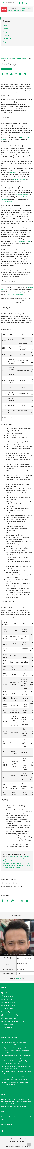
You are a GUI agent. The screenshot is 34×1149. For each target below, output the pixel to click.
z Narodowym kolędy (22, 194)
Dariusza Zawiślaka (23, 241)
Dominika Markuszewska (12, 867)
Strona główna (5, 58)
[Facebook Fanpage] (19, 2)
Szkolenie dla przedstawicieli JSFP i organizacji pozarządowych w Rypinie (15, 1078)
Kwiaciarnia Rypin (9, 1002)
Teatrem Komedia (6, 201)
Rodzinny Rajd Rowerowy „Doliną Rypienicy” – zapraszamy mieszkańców (18, 1062)
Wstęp (5, 25)
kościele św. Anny (15, 292)
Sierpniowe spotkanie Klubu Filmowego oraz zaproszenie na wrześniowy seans (18, 1057)
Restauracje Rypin (9, 1024)
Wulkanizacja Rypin (10, 1018)
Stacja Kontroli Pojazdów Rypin (14, 1021)
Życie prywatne (7, 32)
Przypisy (5, 42)
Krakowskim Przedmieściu (15, 294)
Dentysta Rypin (8, 996)
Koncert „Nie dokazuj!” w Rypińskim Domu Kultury (17, 1073)
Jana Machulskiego (19, 179)
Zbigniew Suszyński (9, 859)
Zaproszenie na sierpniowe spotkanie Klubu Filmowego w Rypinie (17, 1067)
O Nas (16, 1139)
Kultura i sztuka (21, 58)
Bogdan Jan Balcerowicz (11, 861)
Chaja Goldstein (13, 856)
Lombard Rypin (8, 993)
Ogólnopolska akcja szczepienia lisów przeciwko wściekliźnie (15, 1044)
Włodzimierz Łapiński (23, 865)
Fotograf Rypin (8, 1008)
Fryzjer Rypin (8, 1012)
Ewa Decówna (24, 856)
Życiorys (5, 28)
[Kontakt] (22, 2)
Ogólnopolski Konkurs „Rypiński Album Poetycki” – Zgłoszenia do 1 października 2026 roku (17, 1050)
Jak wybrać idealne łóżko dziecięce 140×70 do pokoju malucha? (17, 1083)
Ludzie (13, 58)
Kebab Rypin (8, 1027)
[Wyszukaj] (25, 3)
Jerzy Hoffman (13, 172)
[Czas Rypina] (7, 3)
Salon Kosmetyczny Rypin (12, 1015)
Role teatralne (7, 38)
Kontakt (10, 1139)
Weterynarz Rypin (9, 1005)
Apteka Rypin (8, 999)
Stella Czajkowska (22, 859)
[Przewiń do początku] (29, 1144)
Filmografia (6, 35)
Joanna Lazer (20, 863)
